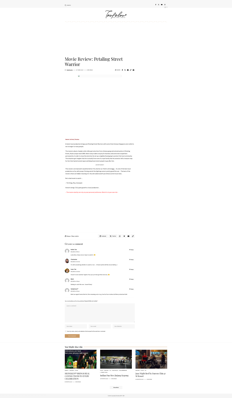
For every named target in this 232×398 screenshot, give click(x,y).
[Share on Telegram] (124, 236)
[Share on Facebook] (122, 70)
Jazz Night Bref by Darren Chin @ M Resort (150, 374)
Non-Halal (115, 370)
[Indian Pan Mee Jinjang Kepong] (116, 359)
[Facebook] (156, 5)
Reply (132, 249)
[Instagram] (165, 5)
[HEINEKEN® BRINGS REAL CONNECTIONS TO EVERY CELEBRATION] (81, 359)
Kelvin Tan (74, 249)
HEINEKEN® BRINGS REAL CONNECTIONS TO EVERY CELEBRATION (77, 376)
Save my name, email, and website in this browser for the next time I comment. (86, 331)
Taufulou (70, 70)
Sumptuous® (74, 289)
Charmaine (74, 259)
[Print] (133, 70)
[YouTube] (162, 5)
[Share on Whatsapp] (120, 236)
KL (110, 370)
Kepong (106, 370)
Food (76, 370)
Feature (72, 370)
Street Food (104, 372)
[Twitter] (159, 5)
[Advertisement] (100, 41)
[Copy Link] (130, 70)
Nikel (72, 279)
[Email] (128, 70)
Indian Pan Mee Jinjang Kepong (114, 375)
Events (66, 370)
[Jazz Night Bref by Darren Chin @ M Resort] (151, 359)
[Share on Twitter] (125, 70)
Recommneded (123, 370)
